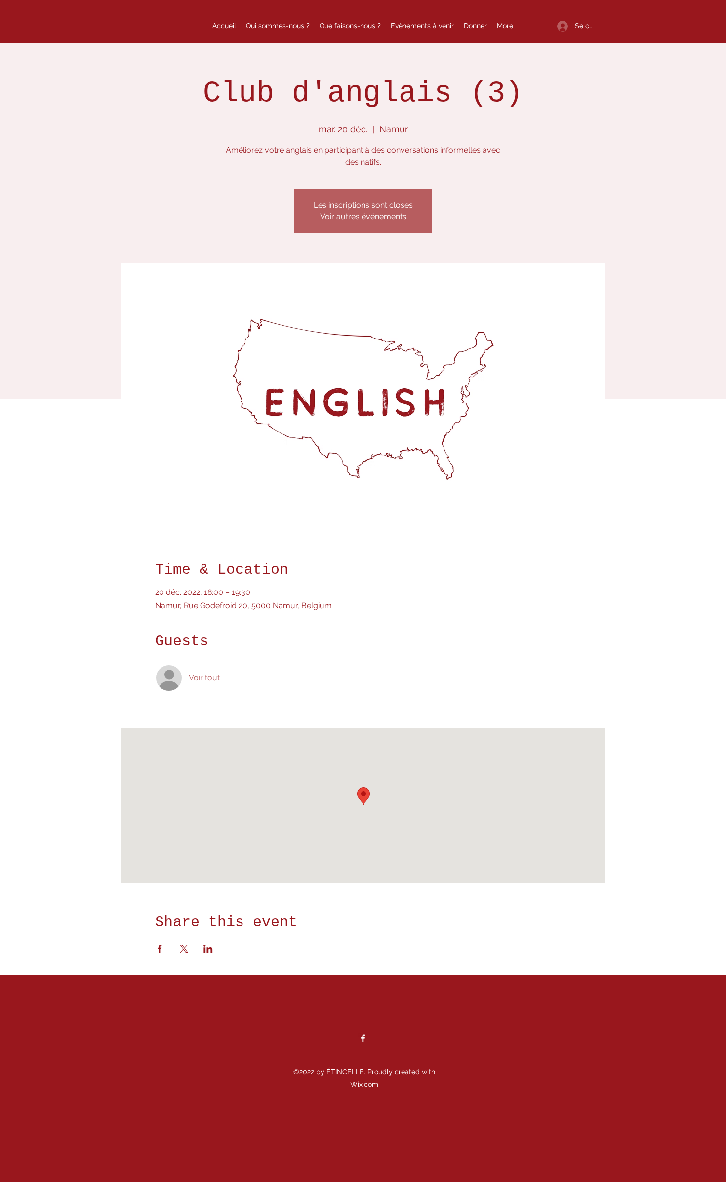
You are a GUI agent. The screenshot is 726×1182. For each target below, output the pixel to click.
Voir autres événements (363, 216)
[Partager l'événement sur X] (184, 949)
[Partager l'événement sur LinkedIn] (208, 949)
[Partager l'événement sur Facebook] (159, 949)
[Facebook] (363, 1038)
